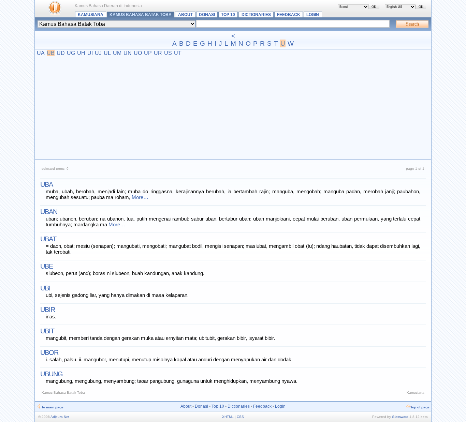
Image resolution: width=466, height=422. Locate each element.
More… (140, 197)
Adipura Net (59, 417)
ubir (47, 309)
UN (127, 53)
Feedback (288, 14)
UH (81, 53)
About (185, 14)
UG (71, 53)
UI (90, 53)
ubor (49, 352)
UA (41, 53)
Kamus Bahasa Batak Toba (141, 14)
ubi (45, 288)
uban (48, 211)
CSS (240, 417)
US (168, 53)
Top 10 (228, 14)
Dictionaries (256, 14)
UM (117, 53)
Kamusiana (90, 14)
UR (158, 53)
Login (312, 14)
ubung (51, 374)
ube (46, 266)
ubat (48, 239)
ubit (47, 331)
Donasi (207, 14)
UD (61, 53)
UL (107, 53)
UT (177, 53)
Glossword (400, 417)
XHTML (228, 417)
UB (51, 53)
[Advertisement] (233, 107)
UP (148, 53)
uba (46, 184)
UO (138, 53)
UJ (98, 53)
